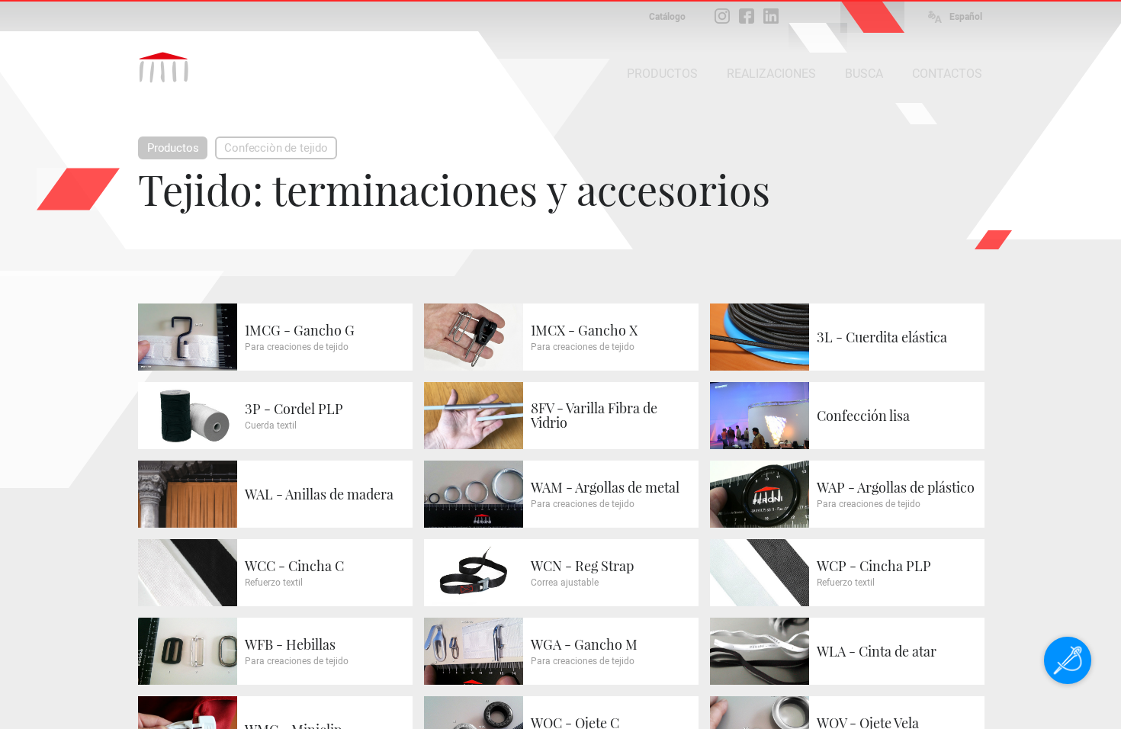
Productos (172, 148)
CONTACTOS (947, 73)
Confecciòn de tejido (275, 148)
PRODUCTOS (662, 73)
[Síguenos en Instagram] (722, 16)
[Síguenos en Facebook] (746, 16)
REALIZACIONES (771, 73)
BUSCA (864, 73)
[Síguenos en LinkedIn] (771, 16)
